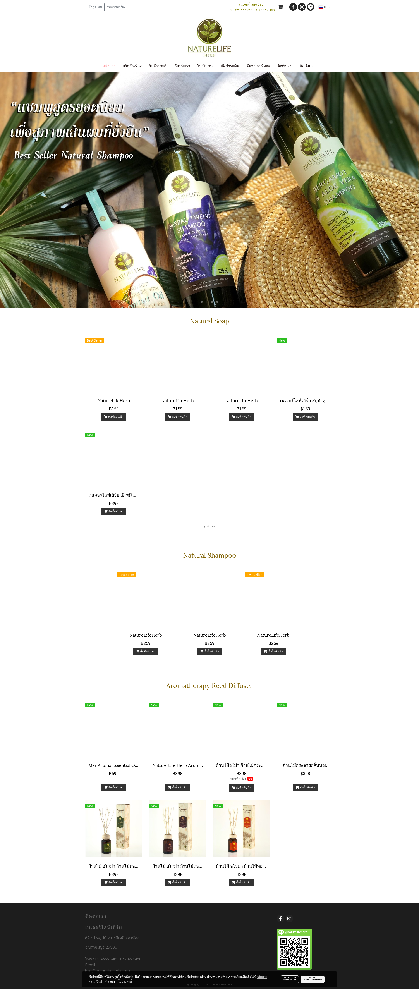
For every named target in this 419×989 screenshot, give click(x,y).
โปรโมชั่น (205, 66)
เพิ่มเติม (305, 66)
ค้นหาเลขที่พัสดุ (258, 66)
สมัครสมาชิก (116, 7)
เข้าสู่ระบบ (94, 7)
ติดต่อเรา (284, 66)
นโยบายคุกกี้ (124, 981)
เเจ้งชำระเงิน (229, 66)
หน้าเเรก (109, 66)
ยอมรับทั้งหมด (313, 979)
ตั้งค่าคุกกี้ (289, 979)
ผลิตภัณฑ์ (131, 66)
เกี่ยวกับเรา (181, 66)
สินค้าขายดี (157, 66)
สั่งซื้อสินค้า (116, 417)
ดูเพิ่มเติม (210, 526)
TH (325, 7)
